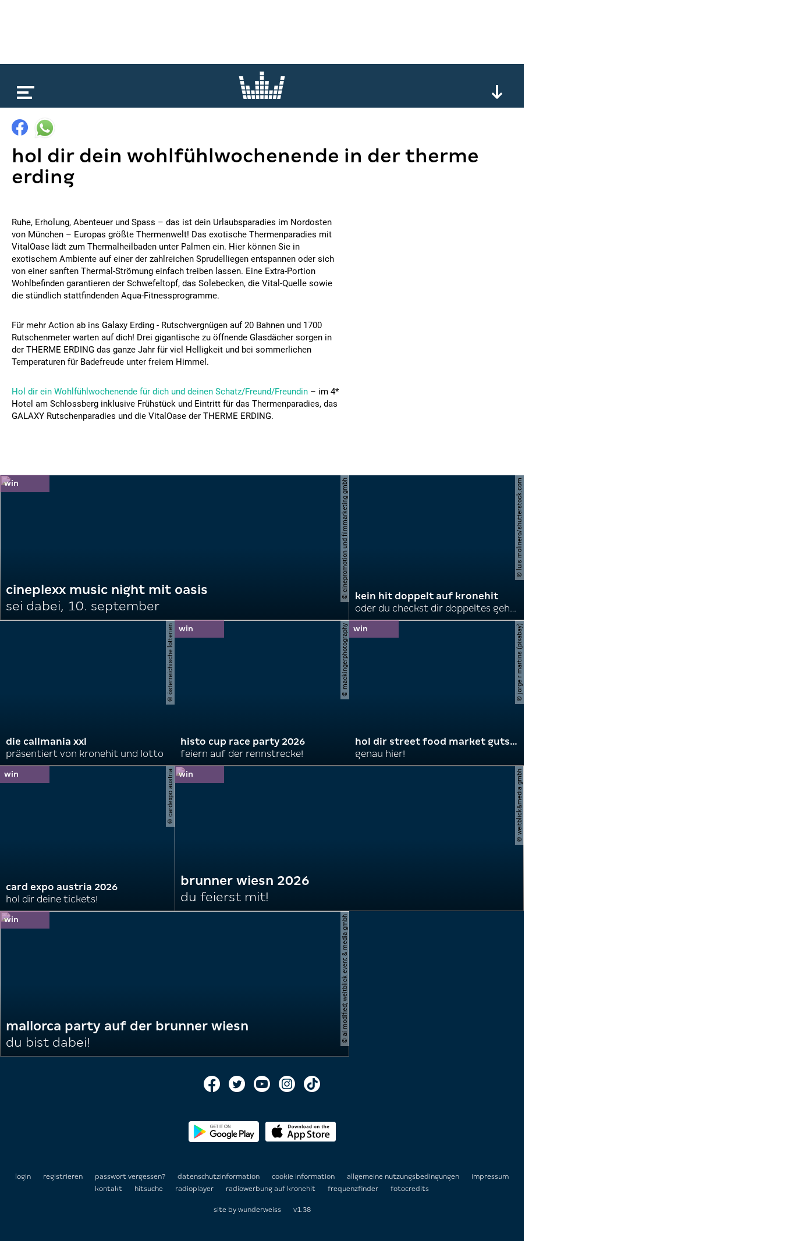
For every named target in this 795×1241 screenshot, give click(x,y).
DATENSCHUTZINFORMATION (219, 1176)
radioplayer (195, 1189)
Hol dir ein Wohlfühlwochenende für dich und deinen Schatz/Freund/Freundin (160, 391)
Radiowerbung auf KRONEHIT (271, 1189)
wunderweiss (259, 1210)
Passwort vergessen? (130, 1176)
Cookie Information (304, 1176)
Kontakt (109, 1189)
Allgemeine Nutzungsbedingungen (404, 1176)
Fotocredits (410, 1189)
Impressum (490, 1176)
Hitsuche (149, 1189)
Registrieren (63, 1176)
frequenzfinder (354, 1189)
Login (23, 1176)
